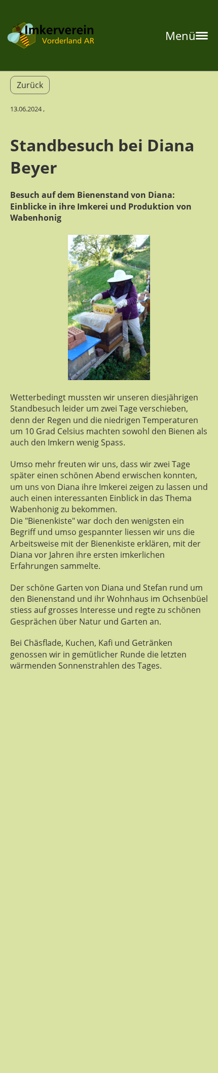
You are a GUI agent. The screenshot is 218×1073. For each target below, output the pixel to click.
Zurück (30, 85)
